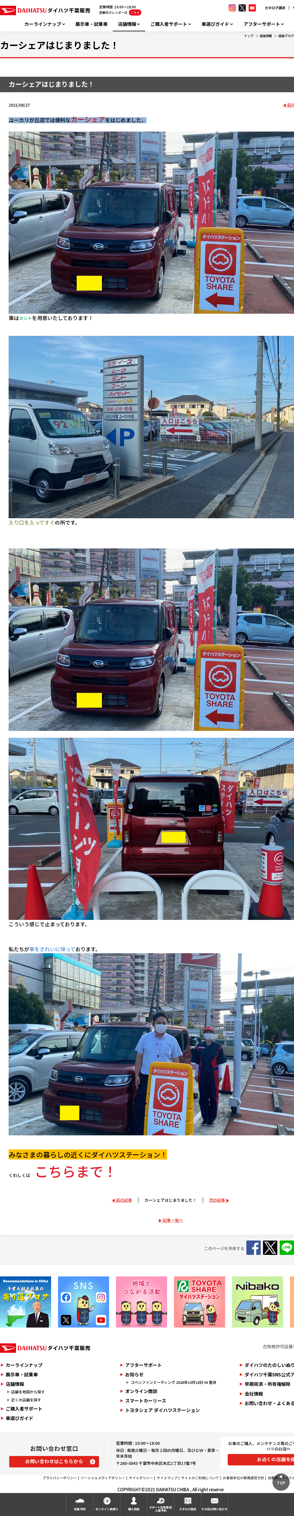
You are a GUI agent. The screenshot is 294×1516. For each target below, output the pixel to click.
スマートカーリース (145, 1400)
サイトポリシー (141, 1477)
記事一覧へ (173, 1220)
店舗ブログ (286, 35)
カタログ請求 (275, 7)
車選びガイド (215, 24)
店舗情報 (127, 24)
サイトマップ (167, 1477)
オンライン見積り (106, 1509)
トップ (249, 35)
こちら (135, 12)
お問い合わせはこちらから (54, 1461)
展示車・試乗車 (92, 24)
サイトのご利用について (200, 1477)
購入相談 (134, 1509)
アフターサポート (261, 24)
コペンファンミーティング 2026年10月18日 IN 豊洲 (173, 1382)
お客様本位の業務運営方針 (243, 1477)
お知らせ (134, 1374)
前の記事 (124, 1200)
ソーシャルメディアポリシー (103, 1477)
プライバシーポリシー (59, 1477)
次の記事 (217, 1200)
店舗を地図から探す (28, 1391)
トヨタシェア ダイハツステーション (162, 1410)
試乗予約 (80, 1509)
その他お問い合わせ (214, 1509)
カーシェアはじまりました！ (170, 1200)
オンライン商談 (141, 1391)
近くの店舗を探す (26, 1400)
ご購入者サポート (168, 24)
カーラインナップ (42, 24)
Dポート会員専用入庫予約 (161, 1509)
